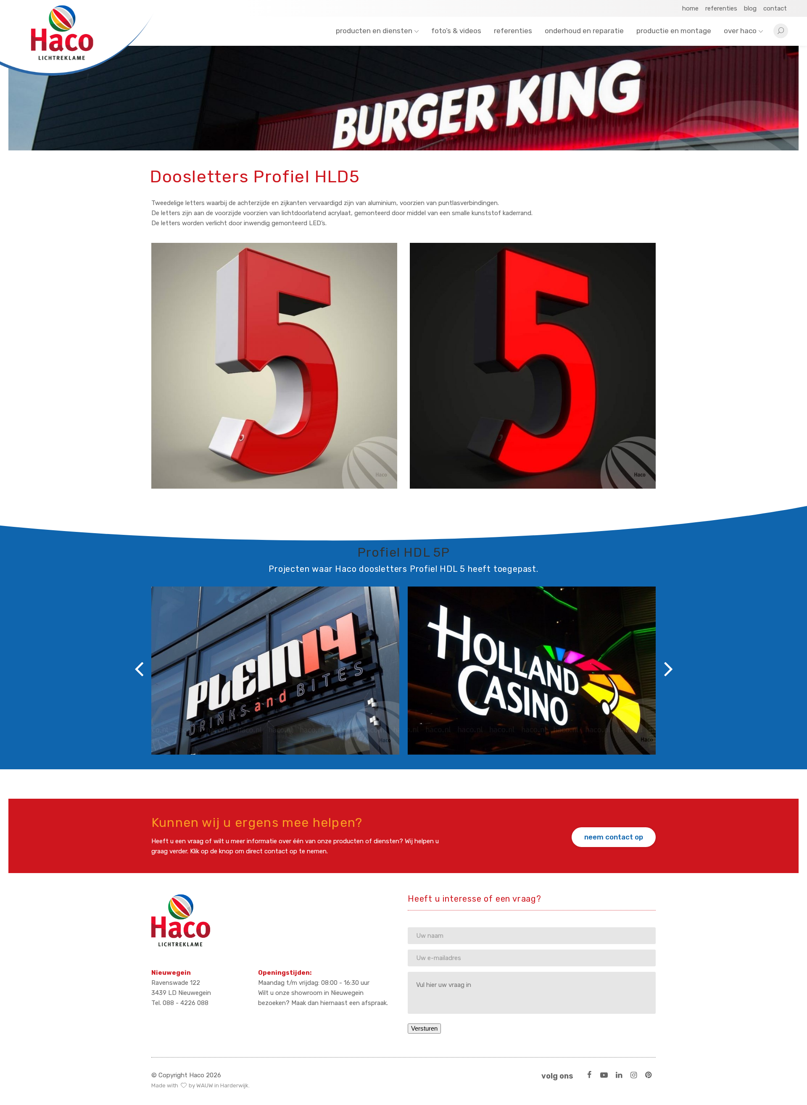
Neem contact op (613, 837)
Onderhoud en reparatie (584, 30)
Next (668, 664)
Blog (750, 8)
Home (690, 8)
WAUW (204, 1085)
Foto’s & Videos (456, 30)
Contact (775, 8)
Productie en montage (673, 30)
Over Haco (740, 30)
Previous (138, 664)
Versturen (424, 1028)
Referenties (721, 8)
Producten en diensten (374, 30)
